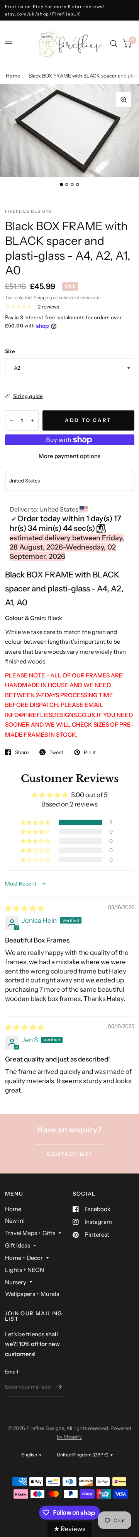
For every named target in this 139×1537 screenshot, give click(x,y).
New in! (15, 1220)
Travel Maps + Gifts (30, 1233)
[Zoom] (123, 99)
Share (22, 752)
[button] (35, 822)
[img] (24, 908)
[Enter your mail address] (59, 1387)
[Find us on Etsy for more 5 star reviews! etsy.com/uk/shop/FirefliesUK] (69, 10)
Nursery (15, 1282)
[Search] (113, 44)
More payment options (69, 456)
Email (11, 1371)
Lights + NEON (24, 1269)
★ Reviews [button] (69, 1529)
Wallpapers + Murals (32, 1293)
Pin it (90, 752)
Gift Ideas (17, 1245)
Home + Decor (24, 1257)
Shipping (43, 297)
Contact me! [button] (70, 1154)
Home (13, 75)
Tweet (56, 752)
